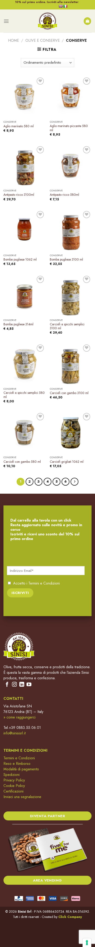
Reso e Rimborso (16, 763)
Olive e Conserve (42, 40)
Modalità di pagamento (21, 769)
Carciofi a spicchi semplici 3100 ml (67, 326)
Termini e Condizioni (44, 583)
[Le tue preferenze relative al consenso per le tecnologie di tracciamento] (87, 942)
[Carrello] (87, 21)
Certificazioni (13, 791)
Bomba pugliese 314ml (18, 324)
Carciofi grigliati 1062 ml (66, 462)
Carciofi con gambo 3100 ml (69, 393)
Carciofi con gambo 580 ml (22, 462)
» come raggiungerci (19, 717)
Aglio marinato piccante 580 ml (69, 128)
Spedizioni (11, 774)
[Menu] (6, 21)
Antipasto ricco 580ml (64, 195)
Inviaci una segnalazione (22, 796)
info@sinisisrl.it (14, 733)
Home (13, 40)
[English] (61, 6)
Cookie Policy (14, 785)
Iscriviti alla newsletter (62, 2)
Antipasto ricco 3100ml (18, 195)
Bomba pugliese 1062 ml (20, 260)
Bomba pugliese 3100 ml (66, 260)
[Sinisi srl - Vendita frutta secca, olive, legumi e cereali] (47, 21)
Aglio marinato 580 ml (18, 126)
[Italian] (65, 6)
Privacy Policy (14, 780)
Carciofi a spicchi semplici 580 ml (24, 395)
